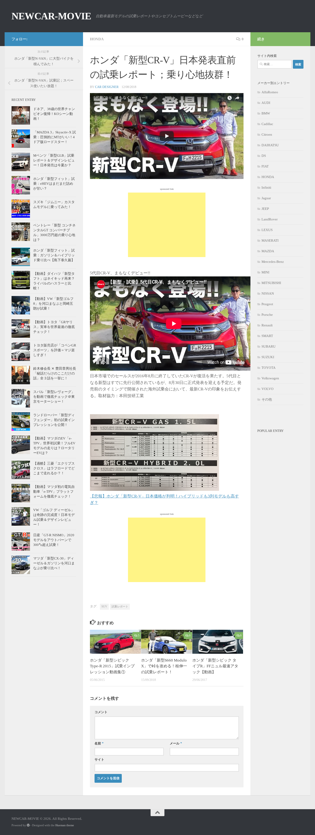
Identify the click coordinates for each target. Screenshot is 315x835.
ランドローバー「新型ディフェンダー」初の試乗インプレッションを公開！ (54, 420)
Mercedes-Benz (273, 262)
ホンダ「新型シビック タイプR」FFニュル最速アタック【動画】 (215, 666)
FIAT (265, 166)
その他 (267, 399)
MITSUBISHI (271, 283)
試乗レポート (120, 606)
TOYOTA (269, 367)
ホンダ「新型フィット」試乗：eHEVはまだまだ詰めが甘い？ (54, 183)
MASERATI (270, 240)
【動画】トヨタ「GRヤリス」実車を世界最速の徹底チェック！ (54, 327)
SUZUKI (268, 357)
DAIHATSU (270, 145)
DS (264, 156)
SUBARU (269, 346)
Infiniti (266, 187)
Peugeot (267, 304)
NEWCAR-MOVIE (51, 16)
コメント (101, 712)
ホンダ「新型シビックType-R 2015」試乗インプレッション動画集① (112, 666)
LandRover (270, 219)
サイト (99, 759)
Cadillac (267, 124)
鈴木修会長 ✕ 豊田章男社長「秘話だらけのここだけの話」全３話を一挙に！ (54, 373)
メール (176, 743)
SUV (104, 606)
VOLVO (267, 389)
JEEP (265, 209)
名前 (99, 743)
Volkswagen (270, 378)
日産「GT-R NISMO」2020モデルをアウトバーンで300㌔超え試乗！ (53, 540)
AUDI (266, 103)
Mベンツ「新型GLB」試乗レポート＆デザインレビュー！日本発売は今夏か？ (54, 160)
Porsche (267, 314)
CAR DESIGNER (107, 87)
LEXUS (267, 230)
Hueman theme (64, 825)
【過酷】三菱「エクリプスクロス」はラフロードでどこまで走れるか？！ (54, 468)
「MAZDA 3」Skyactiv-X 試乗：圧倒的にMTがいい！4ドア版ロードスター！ (54, 137)
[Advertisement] (166, 225)
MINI (265, 272)
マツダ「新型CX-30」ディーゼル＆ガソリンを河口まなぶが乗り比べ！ (54, 563)
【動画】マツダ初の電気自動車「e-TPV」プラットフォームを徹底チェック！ (54, 491)
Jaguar (266, 198)
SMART (267, 336)
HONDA (97, 39)
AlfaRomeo (270, 92)
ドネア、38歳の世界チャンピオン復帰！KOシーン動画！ (54, 113)
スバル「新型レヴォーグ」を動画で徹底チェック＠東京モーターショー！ (54, 396)
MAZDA (268, 251)
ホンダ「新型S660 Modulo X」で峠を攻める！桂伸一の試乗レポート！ (164, 666)
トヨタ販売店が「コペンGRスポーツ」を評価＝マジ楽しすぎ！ (54, 350)
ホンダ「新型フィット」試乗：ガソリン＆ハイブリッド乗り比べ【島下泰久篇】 (54, 255)
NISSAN (268, 293)
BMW (266, 113)
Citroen (267, 134)
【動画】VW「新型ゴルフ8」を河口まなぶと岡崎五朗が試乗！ (53, 303)
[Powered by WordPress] (28, 825)
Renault (267, 325)
